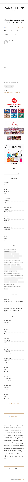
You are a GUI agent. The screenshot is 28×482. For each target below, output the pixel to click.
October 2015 (7, 383)
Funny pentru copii (8, 207)
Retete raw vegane (8, 231)
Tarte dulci (21, 282)
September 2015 (7, 385)
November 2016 (7, 353)
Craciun (11, 258)
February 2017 (7, 347)
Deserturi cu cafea (16, 260)
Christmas (6, 193)
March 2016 (6, 371)
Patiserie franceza (7, 216)
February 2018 (7, 335)
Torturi (5, 238)
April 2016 (6, 369)
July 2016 (6, 362)
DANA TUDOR (21, 479)
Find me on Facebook (14, 403)
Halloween (6, 209)
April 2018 (6, 331)
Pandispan (11, 271)
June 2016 (6, 365)
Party (5, 213)
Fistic (18, 264)
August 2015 (6, 387)
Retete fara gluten (8, 227)
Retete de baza (7, 225)
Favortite (6, 204)
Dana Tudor (12, 41)
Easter (5, 202)
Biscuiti (14, 251)
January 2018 (6, 338)
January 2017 (6, 349)
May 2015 (6, 394)
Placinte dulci (6, 220)
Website (5, 76)
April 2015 (6, 396)
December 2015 (7, 378)
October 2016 (7, 356)
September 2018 (7, 320)
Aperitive (6, 187)
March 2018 (6, 333)
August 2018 (6, 322)
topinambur (6, 284)
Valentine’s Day (7, 240)
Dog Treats (6, 200)
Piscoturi (6, 275)
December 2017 (7, 340)
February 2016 (7, 374)
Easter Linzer (7, 264)
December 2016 (7, 351)
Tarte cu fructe (7, 236)
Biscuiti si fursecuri (8, 191)
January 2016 (6, 376)
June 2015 (6, 392)
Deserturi (6, 195)
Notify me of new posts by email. (12, 82)
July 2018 (6, 324)
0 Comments (6, 34)
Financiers (13, 264)
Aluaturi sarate (7, 184)
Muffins (6, 271)
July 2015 (6, 389)
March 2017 (6, 344)
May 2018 (6, 329)
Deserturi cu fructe (8, 262)
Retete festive (7, 229)
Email (5, 72)
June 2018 (6, 326)
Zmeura (5, 288)
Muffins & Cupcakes (8, 211)
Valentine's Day (17, 286)
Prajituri (11, 275)
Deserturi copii (7, 198)
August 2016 (6, 360)
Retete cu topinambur (8, 277)
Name (5, 67)
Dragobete (16, 262)
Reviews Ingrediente (8, 234)
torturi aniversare (8, 286)
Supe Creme (6, 282)
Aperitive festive (7, 251)
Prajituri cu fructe (7, 222)
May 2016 (6, 367)
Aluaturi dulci (6, 182)
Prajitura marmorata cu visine (16, 308)
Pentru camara (7, 218)
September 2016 (7, 358)
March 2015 (6, 398)
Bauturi (5, 189)
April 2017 (6, 342)
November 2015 (7, 380)
